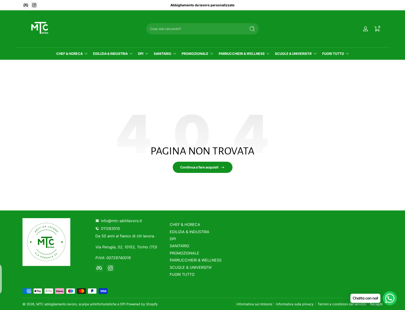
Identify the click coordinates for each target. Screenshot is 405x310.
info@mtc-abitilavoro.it (121, 220)
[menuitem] (203, 224)
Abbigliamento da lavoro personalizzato (202, 5)
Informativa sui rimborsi (254, 304)
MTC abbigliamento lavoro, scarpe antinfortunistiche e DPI (81, 304)
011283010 (111, 228)
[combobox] (195, 28)
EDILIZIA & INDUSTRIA (110, 54)
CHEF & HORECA (69, 54)
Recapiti (376, 304)
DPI (140, 54)
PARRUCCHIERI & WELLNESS (242, 54)
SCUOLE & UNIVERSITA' (293, 54)
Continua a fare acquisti (199, 167)
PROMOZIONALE (195, 54)
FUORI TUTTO (333, 54)
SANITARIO (162, 54)
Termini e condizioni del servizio (342, 304)
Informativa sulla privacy (295, 304)
